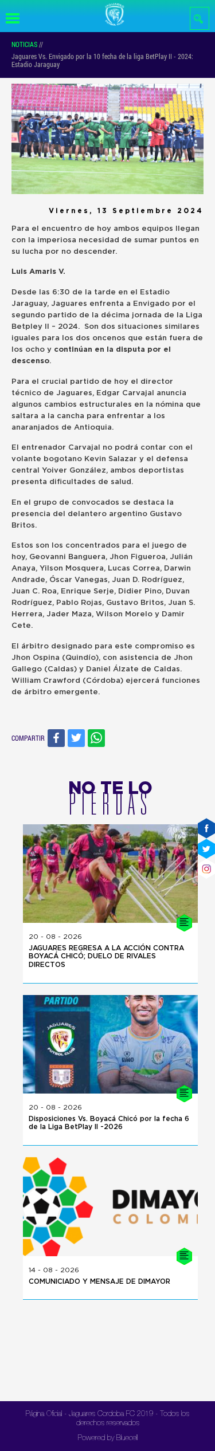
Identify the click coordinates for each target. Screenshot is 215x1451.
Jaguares (70, 304)
